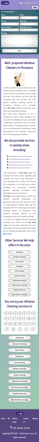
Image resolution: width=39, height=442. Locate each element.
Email (22, 15)
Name (3, 15)
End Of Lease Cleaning (19, 285)
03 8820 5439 (30, 3)
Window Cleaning (19, 369)
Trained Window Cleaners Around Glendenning (20, 156)
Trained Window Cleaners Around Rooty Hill (19, 159)
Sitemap (35, 419)
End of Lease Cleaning (19, 387)
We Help (30, 433)
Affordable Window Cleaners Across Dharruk (19, 162)
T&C (8, 419)
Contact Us (25, 420)
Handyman (19, 266)
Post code (23, 21)
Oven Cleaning (19, 271)
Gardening (19, 252)
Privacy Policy (14, 420)
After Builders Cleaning (19, 295)
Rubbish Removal (19, 290)
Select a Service (6, 27)
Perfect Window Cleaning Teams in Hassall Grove (20, 165)
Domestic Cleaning (19, 257)
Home (3, 419)
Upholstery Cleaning (19, 280)
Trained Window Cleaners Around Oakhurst (19, 168)
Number (4, 21)
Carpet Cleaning (19, 276)
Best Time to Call (26, 27)
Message (4, 33)
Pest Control (19, 262)
